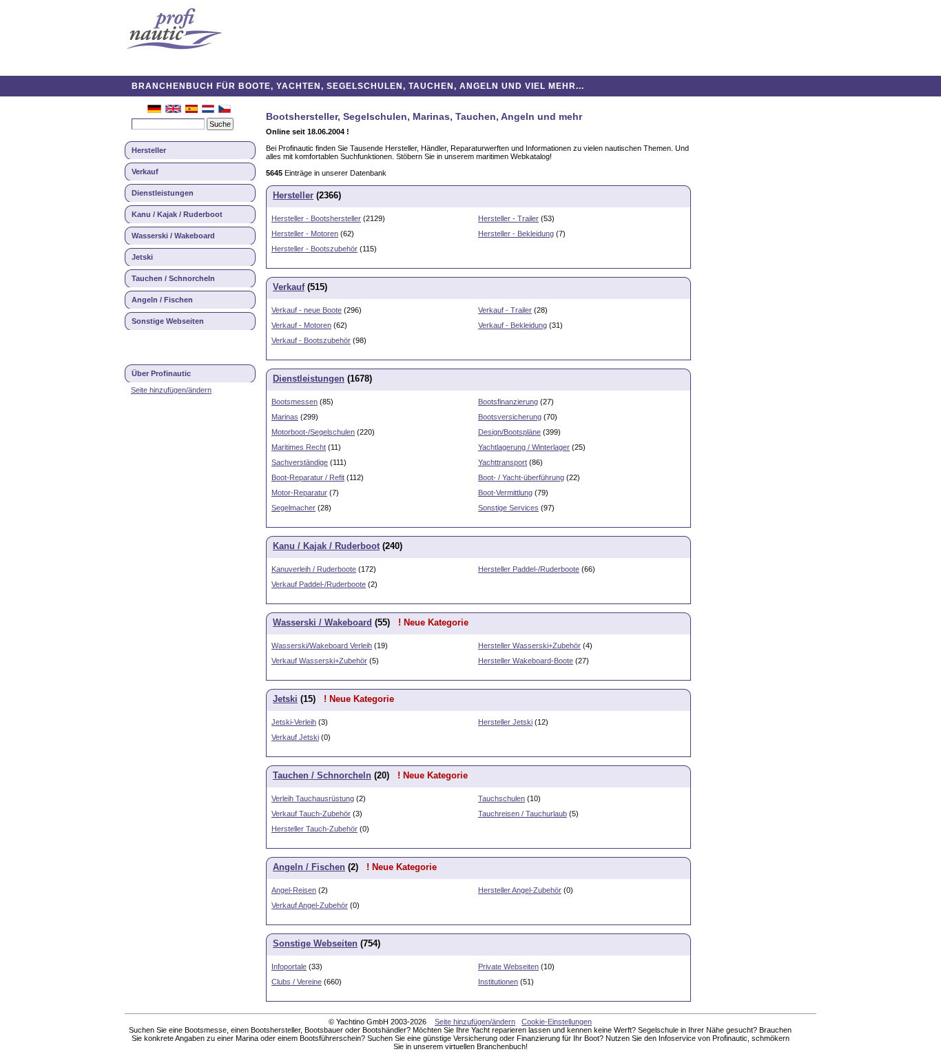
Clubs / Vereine (296, 982)
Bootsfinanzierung (508, 401)
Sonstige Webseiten (168, 321)
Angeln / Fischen (162, 300)
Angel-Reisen (293, 890)
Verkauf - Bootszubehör (311, 340)
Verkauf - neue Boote (306, 310)
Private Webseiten (508, 966)
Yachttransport (502, 462)
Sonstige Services (508, 508)
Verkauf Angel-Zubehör (309, 905)
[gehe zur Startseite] (174, 30)
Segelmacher (293, 508)
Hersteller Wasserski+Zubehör (529, 645)
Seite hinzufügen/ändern (171, 390)
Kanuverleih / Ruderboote (313, 569)
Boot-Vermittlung (505, 492)
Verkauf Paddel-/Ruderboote (318, 584)
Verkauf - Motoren (301, 325)
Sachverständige (299, 462)
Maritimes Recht (298, 447)
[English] (173, 110)
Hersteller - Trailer (508, 218)
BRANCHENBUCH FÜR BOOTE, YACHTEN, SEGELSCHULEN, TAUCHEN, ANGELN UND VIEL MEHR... (358, 86)
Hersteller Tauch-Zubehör (314, 829)
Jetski (142, 257)
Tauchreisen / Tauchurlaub (522, 813)
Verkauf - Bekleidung (512, 325)
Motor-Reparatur (299, 492)
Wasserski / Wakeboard (173, 235)
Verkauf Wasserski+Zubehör (319, 661)
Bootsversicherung (509, 417)
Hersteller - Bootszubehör (314, 249)
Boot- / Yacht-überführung (521, 477)
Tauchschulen (501, 798)
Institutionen (498, 982)
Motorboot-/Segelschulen (313, 432)
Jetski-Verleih (293, 722)
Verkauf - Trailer (505, 310)
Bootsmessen (294, 401)
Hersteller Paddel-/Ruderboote (528, 569)
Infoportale (289, 966)
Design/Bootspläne (509, 432)
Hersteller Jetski (505, 722)
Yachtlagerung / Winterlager (524, 447)
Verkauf (145, 171)
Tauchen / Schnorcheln (173, 278)
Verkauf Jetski (295, 737)
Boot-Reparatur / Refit (307, 477)
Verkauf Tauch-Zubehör (311, 813)
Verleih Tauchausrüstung (312, 798)
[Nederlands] (208, 110)
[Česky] (224, 110)
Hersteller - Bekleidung (516, 233)
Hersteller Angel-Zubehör (519, 890)
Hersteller (149, 150)
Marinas (284, 417)
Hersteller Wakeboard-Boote (525, 661)
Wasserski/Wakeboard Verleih (321, 645)
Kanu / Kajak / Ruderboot (177, 214)
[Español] (191, 110)
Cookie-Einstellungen (556, 1021)
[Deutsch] (154, 110)
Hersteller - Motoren (304, 233)
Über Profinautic (161, 373)
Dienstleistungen (163, 193)
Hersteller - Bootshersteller (316, 218)
